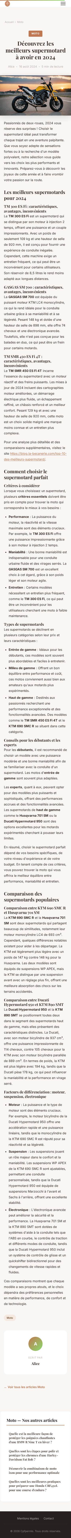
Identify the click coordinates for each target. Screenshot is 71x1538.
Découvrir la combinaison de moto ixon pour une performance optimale (34, 1471)
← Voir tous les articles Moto (24, 1387)
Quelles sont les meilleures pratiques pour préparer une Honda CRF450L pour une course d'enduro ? (35, 1486)
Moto (20, 22)
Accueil (9, 22)
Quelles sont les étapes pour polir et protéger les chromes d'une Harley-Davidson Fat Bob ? (34, 1455)
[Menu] (63, 3)
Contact (49, 1518)
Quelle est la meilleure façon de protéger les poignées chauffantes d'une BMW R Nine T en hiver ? (32, 1438)
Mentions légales (28, 1518)
